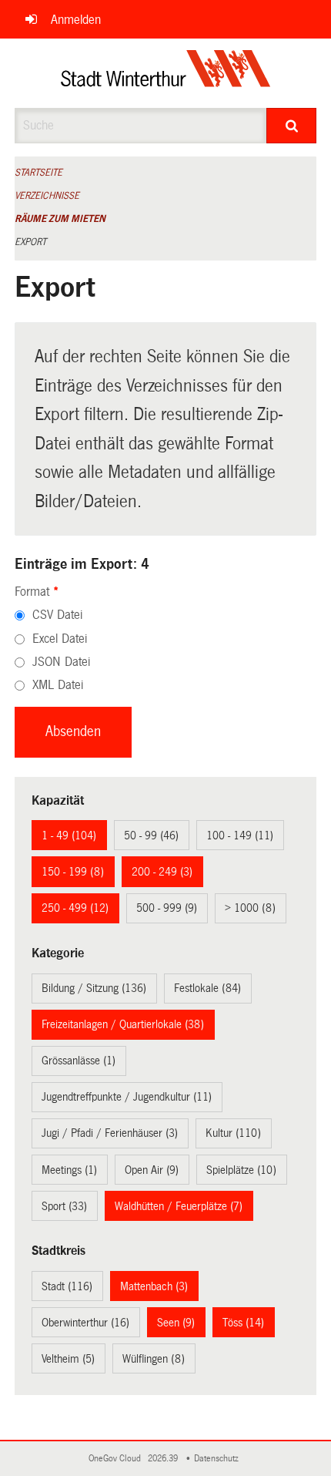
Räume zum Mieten (60, 218)
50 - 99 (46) (151, 835)
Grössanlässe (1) (78, 1060)
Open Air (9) (152, 1170)
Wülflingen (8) (153, 1359)
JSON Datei (61, 661)
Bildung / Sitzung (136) (94, 988)
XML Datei (57, 684)
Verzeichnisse (47, 195)
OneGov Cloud (117, 1459)
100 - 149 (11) (239, 835)
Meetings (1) (69, 1170)
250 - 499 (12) (75, 908)
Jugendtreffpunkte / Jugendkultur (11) (127, 1097)
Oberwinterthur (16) (85, 1322)
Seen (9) (176, 1322)
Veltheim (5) (68, 1359)
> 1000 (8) (250, 908)
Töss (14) (243, 1322)
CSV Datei (57, 614)
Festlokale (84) (207, 988)
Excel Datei (59, 638)
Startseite (38, 172)
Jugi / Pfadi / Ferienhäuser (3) (110, 1133)
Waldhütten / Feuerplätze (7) (178, 1206)
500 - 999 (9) (166, 908)
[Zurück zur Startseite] (166, 73)
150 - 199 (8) (73, 872)
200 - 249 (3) (162, 872)
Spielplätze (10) (241, 1170)
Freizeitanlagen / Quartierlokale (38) (123, 1024)
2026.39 (163, 1459)
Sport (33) (64, 1206)
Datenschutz (218, 1459)
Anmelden (76, 19)
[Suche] (291, 125)
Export (30, 242)
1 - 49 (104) (69, 835)
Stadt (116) (67, 1286)
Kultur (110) (233, 1133)
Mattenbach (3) (154, 1286)
